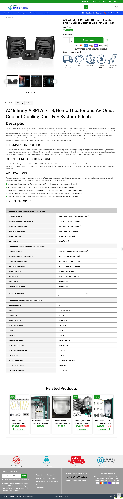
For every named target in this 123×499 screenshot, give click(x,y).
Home (6, 17)
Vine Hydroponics (61, 496)
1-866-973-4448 (112, 13)
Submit (24, 476)
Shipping (20, 103)
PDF (59, 295)
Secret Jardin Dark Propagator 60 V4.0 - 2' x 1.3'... (61, 422)
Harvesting (46, 13)
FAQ (104, 1)
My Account (113, 1)
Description (9, 103)
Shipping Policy (52, 481)
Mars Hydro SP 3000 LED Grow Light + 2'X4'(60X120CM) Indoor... (103, 422)
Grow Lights (22, 13)
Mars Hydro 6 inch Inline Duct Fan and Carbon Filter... (82, 422)
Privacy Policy (5, 481)
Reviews (29, 103)
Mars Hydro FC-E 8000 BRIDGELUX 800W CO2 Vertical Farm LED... (19, 422)
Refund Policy (52, 478)
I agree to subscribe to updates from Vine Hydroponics (15, 480)
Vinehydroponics (14, 496)
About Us (85, 1)
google (12, 17)
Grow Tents (34, 13)
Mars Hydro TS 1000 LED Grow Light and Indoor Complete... (40, 422)
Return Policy (40, 478)
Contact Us (96, 1)
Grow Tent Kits (9, 13)
